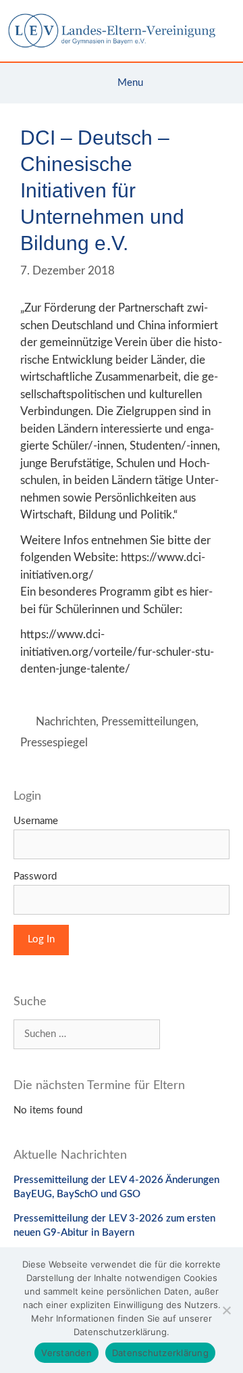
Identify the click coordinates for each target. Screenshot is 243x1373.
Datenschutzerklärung (160, 1352)
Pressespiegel (54, 742)
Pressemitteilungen (148, 721)
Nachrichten (66, 721)
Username (36, 821)
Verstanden (66, 1352)
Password (35, 876)
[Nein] (226, 1310)
